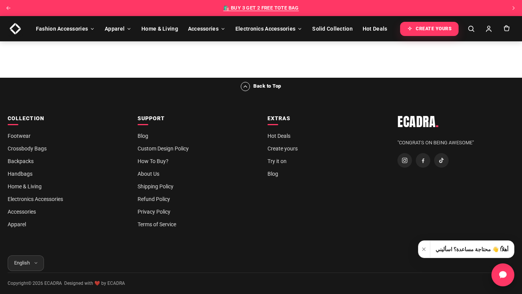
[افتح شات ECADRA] (502, 274)
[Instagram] (404, 160)
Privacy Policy (154, 212)
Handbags (20, 174)
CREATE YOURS (434, 28)
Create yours (282, 148)
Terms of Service (157, 224)
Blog (143, 136)
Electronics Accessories (265, 29)
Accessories (203, 29)
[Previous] (8, 8)
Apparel (115, 29)
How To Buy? (153, 161)
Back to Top (267, 86)
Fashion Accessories (62, 29)
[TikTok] (441, 160)
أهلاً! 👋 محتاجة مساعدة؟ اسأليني (472, 249)
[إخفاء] (424, 249)
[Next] (513, 8)
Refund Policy (154, 199)
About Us (148, 174)
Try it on (277, 161)
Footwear (19, 136)
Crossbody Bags (27, 148)
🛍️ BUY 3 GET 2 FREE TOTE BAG (261, 8)
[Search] (471, 29)
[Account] (489, 29)
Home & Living (159, 29)
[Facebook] (423, 160)
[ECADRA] (15, 28)
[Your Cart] (506, 29)
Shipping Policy (155, 186)
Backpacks (21, 161)
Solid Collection (332, 29)
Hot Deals (375, 29)
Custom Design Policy (163, 148)
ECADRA (418, 121)
